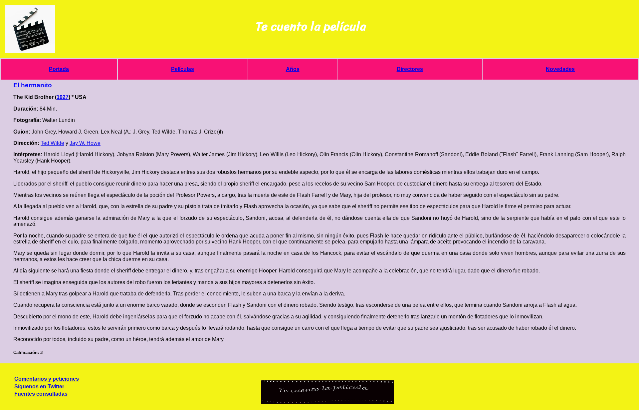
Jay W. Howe (85, 143)
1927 (63, 97)
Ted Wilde (52, 143)
